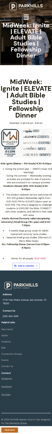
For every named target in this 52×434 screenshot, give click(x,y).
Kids (3, 347)
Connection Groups (11, 353)
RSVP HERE (40, 258)
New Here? (7, 329)
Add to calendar (26, 265)
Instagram (6, 378)
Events (5, 360)
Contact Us (7, 366)
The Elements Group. (16, 423)
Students (6, 341)
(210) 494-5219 (10, 316)
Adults (4, 335)
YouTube (5, 394)
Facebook (6, 386)
